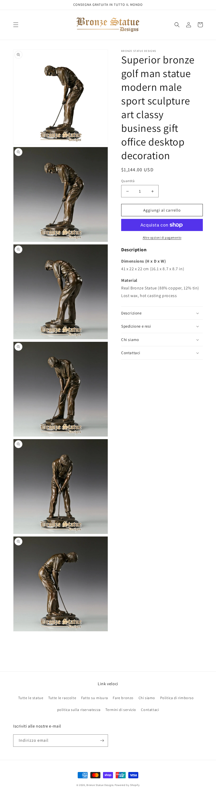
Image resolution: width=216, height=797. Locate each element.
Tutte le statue (30, 697)
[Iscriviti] (102, 740)
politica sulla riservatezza (79, 709)
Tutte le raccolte (62, 697)
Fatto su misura (94, 697)
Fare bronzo (123, 697)
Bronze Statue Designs (100, 785)
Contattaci (150, 709)
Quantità (128, 181)
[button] (16, 25)
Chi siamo (147, 697)
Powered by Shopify (127, 785)
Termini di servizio (120, 709)
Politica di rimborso (177, 697)
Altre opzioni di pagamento (162, 237)
